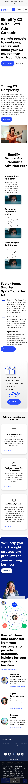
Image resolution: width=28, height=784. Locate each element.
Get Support (4, 747)
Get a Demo (19, 63)
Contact (6, 570)
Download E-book (14, 5)
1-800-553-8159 (13, 9)
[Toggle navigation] (26, 9)
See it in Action (7, 63)
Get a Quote (4, 745)
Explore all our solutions (8, 669)
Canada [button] (14, 759)
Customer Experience (17, 686)
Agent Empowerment (16, 708)
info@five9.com (19, 745)
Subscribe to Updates (21, 743)
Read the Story (14, 402)
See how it (8, 349)
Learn (7, 450)
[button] (26, 3)
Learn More (6, 119)
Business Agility (15, 727)
